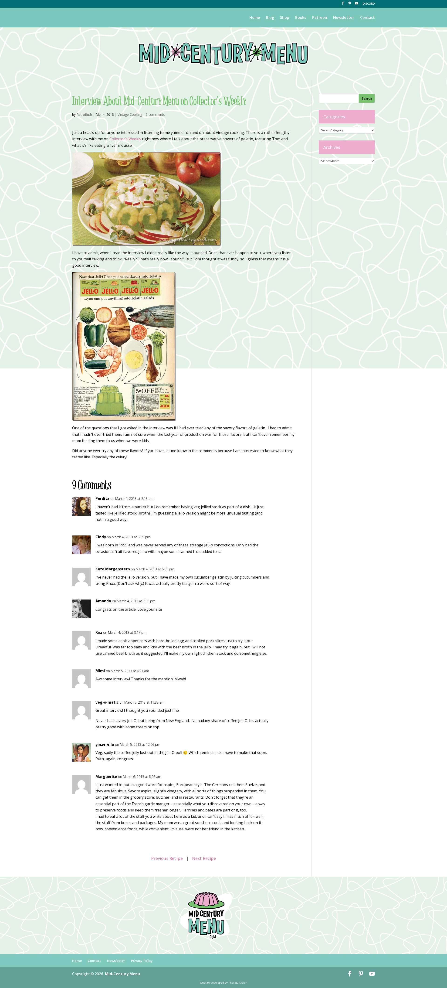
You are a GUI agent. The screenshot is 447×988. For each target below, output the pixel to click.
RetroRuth (84, 114)
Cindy (100, 536)
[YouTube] (356, 5)
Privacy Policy (142, 960)
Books (300, 18)
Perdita (102, 498)
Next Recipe (204, 858)
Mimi (100, 670)
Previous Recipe (167, 858)
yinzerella (104, 744)
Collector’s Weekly (125, 138)
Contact (367, 18)
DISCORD (369, 4)
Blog (270, 18)
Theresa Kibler (237, 982)
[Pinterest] (349, 5)
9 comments (155, 114)
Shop (284, 18)
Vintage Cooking (130, 114)
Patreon (319, 18)
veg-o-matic (107, 702)
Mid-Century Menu (122, 973)
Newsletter (343, 18)
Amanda (103, 600)
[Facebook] (343, 5)
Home (254, 18)
